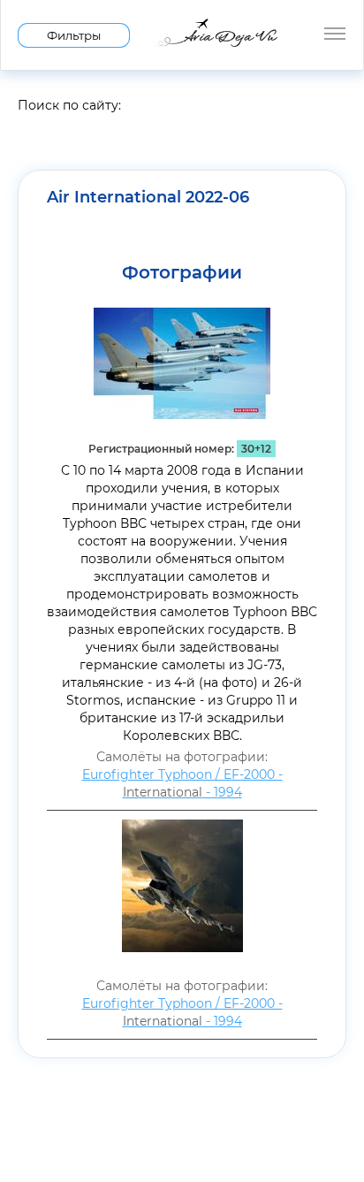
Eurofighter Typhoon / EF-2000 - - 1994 (182, 783)
